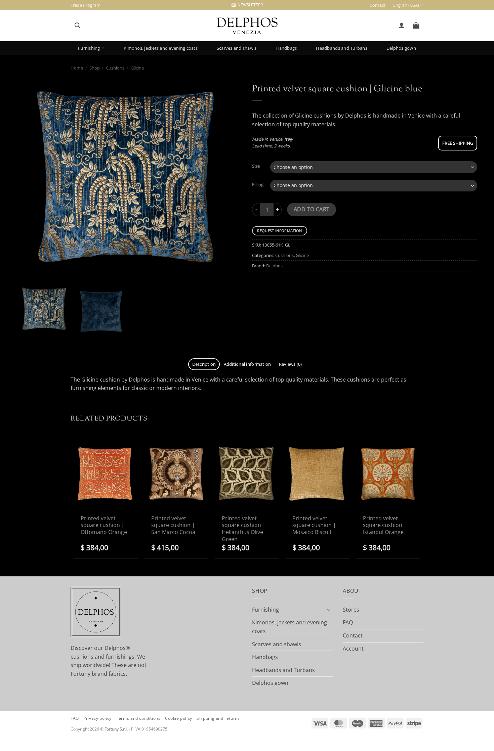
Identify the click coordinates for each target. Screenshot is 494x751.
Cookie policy (178, 718)
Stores (351, 609)
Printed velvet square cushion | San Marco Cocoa (173, 525)
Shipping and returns (218, 718)
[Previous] (30, 180)
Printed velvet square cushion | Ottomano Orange (104, 525)
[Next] (229, 180)
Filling (257, 184)
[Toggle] (329, 610)
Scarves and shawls (237, 48)
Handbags (286, 48)
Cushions (115, 68)
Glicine (137, 68)
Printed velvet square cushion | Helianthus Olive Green (243, 529)
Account (353, 648)
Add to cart (312, 209)
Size (256, 166)
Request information (279, 230)
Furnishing (89, 48)
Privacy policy (97, 718)
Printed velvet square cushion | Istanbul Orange (385, 525)
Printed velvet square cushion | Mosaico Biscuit (314, 525)
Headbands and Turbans (341, 48)
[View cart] (416, 25)
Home (77, 68)
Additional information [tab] (247, 364)
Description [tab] (204, 364)
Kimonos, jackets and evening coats (161, 48)
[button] (77, 25)
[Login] (401, 25)
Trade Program (85, 5)
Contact (377, 5)
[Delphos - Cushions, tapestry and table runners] (247, 26)
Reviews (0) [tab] (290, 364)
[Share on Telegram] (260, 287)
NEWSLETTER (249, 5)
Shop (94, 68)
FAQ (348, 622)
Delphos (274, 266)
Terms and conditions (138, 718)
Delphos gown (401, 48)
